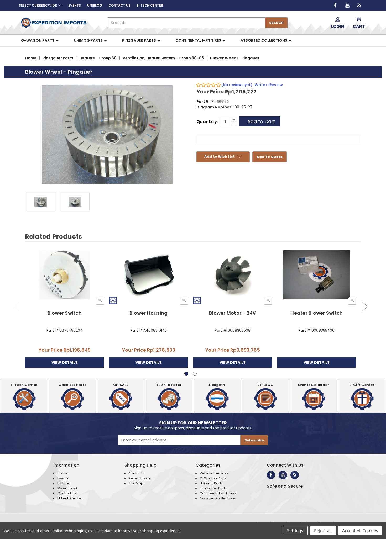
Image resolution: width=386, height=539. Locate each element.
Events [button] (74, 5)
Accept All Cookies (360, 530)
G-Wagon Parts (38, 40)
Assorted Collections (264, 40)
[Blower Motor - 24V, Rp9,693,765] (233, 275)
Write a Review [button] (269, 84)
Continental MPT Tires (198, 40)
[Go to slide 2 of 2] (16, 306)
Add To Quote (270, 156)
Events (63, 478)
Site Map (135, 483)
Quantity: (207, 122)
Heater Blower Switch (316, 313)
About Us (136, 473)
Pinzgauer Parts (139, 40)
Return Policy (139, 478)
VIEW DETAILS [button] (64, 362)
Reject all (323, 530)
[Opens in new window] (335, 5)
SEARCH (276, 22)
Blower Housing (148, 313)
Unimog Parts (88, 40)
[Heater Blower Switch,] (317, 275)
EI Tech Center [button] (150, 5)
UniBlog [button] (94, 5)
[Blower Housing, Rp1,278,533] (148, 275)
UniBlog (63, 483)
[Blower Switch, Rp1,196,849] (64, 275)
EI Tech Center (69, 498)
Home (62, 473)
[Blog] (359, 5)
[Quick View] (100, 301)
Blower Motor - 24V (232, 313)
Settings (295, 530)
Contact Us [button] (119, 5)
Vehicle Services (214, 473)
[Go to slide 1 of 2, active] (186, 374)
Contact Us (66, 493)
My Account (67, 488)
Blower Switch (65, 313)
